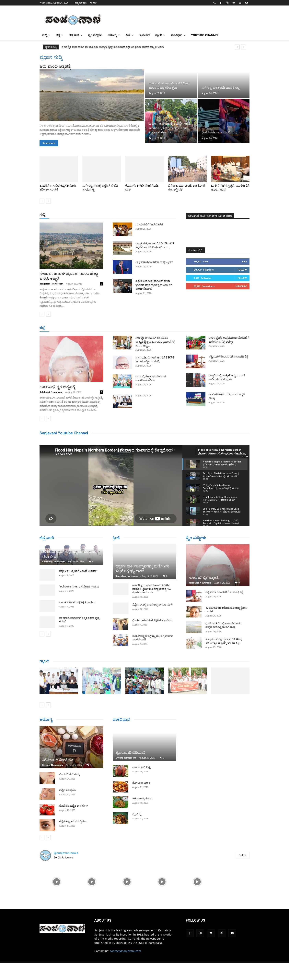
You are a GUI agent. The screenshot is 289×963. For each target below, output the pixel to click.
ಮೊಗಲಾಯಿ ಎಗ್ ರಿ (141, 782)
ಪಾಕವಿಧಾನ (176, 35)
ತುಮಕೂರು (172, 327)
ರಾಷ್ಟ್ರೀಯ (145, 214)
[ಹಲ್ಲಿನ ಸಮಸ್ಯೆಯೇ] (47, 794)
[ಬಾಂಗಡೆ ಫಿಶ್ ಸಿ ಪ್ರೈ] (120, 771)
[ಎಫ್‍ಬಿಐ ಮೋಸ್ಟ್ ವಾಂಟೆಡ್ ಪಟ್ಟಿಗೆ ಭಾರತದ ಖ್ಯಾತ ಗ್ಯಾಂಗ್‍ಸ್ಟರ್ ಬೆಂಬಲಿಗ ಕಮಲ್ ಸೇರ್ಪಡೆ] (122, 286)
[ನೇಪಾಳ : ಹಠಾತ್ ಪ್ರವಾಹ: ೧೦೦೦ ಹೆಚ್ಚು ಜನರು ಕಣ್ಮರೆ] (71, 246)
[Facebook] (221, 2)
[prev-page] (42, 201)
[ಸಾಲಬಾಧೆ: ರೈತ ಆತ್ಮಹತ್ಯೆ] (71, 359)
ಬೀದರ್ (229, 327)
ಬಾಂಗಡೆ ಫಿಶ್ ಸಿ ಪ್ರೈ (141, 767)
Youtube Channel (204, 35)
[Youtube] (246, 2)
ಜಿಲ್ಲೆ (58, 35)
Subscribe (241, 286)
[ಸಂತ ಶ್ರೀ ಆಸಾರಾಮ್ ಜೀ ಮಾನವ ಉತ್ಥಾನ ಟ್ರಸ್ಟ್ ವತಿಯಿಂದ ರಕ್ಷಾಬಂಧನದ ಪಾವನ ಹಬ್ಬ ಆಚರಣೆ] (122, 342)
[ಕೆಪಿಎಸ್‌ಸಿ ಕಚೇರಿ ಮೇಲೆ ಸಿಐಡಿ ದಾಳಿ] (144, 169)
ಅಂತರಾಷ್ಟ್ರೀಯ (128, 214)
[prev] (237, 47)
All (115, 214)
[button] (215, 2)
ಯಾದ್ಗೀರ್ (216, 327)
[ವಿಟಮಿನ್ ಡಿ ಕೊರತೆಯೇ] (71, 747)
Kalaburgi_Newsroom (51, 391)
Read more (48, 143)
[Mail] (234, 2)
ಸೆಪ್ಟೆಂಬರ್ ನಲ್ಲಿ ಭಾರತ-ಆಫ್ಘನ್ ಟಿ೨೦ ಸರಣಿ (152, 604)
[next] (243, 47)
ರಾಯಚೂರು (127, 327)
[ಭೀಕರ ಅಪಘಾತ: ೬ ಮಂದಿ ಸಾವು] (223, 121)
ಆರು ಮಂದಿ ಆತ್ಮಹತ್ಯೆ (55, 66)
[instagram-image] (57, 881)
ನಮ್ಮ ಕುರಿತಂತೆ (81, 2)
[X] (240, 2)
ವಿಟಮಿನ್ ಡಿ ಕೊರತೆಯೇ (57, 760)
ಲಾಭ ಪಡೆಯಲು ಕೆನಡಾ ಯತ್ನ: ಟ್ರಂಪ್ (154, 262)
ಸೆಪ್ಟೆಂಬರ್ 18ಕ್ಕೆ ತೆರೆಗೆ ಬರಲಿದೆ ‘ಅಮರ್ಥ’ (78, 570)
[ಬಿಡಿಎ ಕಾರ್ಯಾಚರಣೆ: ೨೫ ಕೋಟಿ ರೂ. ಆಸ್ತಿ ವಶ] (187, 169)
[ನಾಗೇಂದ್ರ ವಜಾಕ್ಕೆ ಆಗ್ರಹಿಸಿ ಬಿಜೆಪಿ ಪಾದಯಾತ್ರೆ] (101, 169)
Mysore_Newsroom (52, 764)
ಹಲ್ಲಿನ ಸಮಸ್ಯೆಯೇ (67, 790)
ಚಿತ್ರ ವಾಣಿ (74, 35)
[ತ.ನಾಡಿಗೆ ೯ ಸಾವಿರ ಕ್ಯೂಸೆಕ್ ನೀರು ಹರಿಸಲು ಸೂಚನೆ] (59, 169)
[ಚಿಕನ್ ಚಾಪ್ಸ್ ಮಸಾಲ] (120, 802)
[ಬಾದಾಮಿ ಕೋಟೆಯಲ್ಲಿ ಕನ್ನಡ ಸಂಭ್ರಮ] (47, 606)
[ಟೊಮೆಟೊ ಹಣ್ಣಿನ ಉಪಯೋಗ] (47, 809)
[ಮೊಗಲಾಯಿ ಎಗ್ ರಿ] (120, 786)
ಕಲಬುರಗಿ (101, 327)
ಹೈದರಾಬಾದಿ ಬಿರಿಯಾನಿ (130, 753)
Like (244, 261)
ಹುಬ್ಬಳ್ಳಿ (88, 327)
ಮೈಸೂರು (142, 327)
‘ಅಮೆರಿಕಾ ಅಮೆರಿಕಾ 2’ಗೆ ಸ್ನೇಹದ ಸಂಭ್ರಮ (79, 586)
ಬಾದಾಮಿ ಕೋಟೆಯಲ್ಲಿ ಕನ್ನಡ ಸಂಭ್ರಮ (77, 602)
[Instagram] (227, 2)
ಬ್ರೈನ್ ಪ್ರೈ (137, 814)
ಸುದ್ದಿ (42, 214)
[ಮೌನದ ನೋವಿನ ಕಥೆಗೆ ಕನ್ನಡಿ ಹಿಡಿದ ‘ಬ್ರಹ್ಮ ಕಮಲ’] (47, 622)
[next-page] (48, 201)
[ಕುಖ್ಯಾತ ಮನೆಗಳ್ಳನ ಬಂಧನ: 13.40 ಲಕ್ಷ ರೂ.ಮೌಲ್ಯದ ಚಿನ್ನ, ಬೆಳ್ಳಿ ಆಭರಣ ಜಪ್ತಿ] (194, 643)
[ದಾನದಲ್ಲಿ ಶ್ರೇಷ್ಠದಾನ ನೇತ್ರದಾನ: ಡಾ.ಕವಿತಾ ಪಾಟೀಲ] (122, 381)
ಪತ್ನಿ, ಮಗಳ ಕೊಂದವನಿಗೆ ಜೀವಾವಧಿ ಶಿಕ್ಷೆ (228, 356)
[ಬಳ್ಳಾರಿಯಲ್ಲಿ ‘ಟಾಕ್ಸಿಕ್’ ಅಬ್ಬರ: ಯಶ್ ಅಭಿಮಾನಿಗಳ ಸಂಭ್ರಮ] (195, 380)
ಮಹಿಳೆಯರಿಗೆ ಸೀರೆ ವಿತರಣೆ (149, 224)
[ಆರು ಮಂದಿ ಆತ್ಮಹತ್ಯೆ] (92, 95)
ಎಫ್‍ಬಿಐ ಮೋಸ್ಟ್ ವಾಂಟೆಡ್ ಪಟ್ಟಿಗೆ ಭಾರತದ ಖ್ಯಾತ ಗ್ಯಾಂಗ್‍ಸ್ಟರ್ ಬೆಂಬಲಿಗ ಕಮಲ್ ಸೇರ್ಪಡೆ (153, 284)
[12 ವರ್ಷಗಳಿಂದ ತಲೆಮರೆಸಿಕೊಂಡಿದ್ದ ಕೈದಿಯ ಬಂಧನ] (194, 611)
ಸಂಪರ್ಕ (93, 2)
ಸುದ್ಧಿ (44, 35)
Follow (242, 269)
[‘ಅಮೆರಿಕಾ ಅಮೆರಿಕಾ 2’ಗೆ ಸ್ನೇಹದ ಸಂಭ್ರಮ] (47, 590)
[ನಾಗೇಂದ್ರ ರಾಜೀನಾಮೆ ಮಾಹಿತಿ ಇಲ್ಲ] (223, 76)
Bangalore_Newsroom (51, 283)
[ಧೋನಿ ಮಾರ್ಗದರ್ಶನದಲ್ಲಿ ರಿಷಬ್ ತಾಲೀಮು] (120, 624)
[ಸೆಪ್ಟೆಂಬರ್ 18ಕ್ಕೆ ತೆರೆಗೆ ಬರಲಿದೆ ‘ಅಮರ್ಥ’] (47, 575)
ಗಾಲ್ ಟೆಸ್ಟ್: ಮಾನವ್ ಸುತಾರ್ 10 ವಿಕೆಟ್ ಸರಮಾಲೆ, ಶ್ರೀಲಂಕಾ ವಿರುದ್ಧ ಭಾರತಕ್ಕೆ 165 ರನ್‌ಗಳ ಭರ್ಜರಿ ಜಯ (151, 589)
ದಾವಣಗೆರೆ (157, 327)
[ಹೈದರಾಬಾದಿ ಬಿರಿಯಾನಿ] (144, 743)
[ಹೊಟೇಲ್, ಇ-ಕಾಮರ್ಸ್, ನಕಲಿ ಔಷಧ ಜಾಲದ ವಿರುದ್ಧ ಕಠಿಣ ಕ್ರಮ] (171, 76)
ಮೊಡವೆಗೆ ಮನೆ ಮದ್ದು (69, 774)
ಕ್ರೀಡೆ (128, 35)
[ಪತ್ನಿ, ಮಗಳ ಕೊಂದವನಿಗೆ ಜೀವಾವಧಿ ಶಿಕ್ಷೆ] (195, 361)
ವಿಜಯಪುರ (201, 327)
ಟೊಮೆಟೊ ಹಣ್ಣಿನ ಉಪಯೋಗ (73, 805)
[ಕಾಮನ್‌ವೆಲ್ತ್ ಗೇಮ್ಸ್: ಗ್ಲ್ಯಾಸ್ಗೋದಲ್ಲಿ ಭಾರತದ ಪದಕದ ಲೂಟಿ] (120, 640)
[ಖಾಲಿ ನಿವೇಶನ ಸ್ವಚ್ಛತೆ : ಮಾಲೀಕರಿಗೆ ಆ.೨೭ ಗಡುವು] (230, 169)
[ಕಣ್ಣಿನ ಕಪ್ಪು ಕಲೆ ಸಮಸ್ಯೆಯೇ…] (47, 825)
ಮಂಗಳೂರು (74, 327)
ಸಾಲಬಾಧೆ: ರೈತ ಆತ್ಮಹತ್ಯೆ (57, 386)
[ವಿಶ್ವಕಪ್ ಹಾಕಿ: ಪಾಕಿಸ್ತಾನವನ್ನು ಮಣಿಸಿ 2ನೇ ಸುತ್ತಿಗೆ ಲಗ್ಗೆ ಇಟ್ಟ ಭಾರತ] (144, 561)
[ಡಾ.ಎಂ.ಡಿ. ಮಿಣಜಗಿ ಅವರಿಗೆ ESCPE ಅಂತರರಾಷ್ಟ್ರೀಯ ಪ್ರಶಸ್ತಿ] (122, 362)
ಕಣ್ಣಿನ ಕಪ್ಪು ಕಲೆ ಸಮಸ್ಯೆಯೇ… (73, 821)
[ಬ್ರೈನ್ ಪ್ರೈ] (120, 818)
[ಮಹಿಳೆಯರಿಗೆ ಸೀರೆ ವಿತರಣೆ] (122, 229)
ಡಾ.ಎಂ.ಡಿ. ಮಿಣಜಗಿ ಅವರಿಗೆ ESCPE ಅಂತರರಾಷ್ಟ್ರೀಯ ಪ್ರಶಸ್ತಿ (95, 47)
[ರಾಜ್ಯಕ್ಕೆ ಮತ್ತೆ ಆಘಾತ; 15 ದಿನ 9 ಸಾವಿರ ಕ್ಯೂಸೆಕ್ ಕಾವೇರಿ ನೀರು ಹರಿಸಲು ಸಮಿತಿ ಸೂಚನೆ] (122, 248)
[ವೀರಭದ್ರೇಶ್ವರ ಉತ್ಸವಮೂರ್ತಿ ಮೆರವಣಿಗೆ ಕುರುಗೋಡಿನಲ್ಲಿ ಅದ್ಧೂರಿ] (195, 342)
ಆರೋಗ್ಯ (112, 35)
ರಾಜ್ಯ (157, 214)
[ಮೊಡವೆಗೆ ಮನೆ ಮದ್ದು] (47, 778)
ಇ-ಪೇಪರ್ (144, 35)
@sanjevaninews (66, 853)
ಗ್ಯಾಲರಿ (158, 35)
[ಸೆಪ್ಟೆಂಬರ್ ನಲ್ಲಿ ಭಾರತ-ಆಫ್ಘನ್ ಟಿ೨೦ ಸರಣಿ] (120, 608)
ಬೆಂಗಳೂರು (59, 327)
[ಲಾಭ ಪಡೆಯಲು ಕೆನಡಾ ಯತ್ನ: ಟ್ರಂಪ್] (122, 267)
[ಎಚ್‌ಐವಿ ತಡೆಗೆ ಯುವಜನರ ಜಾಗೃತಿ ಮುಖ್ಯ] (195, 399)
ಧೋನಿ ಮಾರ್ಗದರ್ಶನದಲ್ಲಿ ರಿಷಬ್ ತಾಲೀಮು (152, 620)
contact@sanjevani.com (125, 951)
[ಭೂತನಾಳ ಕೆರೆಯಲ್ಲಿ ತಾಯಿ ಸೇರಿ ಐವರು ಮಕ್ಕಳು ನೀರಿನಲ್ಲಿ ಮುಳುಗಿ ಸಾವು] (194, 627)
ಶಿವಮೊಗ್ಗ (186, 327)
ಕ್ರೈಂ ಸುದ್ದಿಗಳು (95, 35)
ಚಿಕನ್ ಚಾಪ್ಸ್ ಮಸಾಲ (142, 798)
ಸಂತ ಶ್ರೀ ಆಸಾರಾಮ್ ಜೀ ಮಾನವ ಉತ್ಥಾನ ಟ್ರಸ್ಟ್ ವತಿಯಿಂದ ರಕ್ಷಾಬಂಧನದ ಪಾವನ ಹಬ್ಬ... (155, 341)
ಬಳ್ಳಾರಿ (113, 327)
